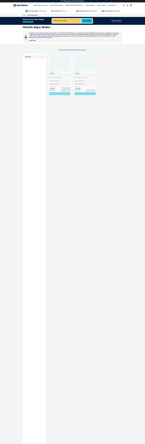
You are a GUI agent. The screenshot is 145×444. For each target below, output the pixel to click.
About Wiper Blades (56, 5)
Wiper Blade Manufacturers (74, 5)
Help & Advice (101, 5)
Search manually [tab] (116, 20)
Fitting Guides (90, 5)
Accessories (112, 5)
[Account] (127, 5)
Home (24, 15)
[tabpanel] (77, 21)
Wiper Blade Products (41, 5)
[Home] (20, 5)
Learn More (32, 40)
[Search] (124, 5)
